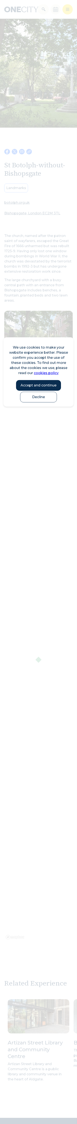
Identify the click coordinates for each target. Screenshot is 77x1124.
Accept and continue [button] (38, 385)
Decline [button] (38, 397)
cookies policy (46, 373)
